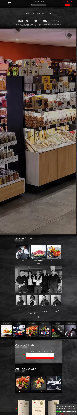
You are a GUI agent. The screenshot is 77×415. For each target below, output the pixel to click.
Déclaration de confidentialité (66, 413)
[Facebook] (64, 1)
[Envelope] (71, 1)
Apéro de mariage (38, 391)
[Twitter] (67, 1)
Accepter (59, 411)
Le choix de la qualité (38, 260)
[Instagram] (65, 1)
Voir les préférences (72, 411)
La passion (22, 260)
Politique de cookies (60, 413)
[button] (75, 404)
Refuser (66, 411)
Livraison (54, 391)
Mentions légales (72, 413)
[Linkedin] (69, 1)
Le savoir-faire (54, 260)
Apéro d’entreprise (23, 391)
